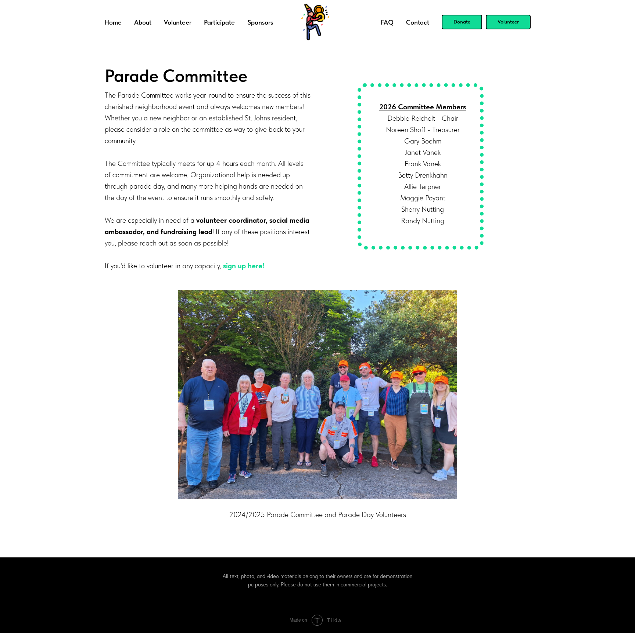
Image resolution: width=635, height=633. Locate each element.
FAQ (387, 22)
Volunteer (177, 22)
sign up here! (243, 265)
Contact (417, 22)
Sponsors (260, 22)
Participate (219, 22)
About (142, 22)
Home (113, 22)
